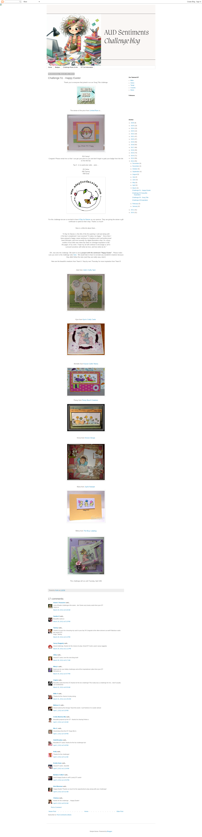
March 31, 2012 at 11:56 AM (62, 699)
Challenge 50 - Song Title (140, 197)
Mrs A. (55, 728)
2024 (132, 128)
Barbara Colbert (58, 775)
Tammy (55, 628)
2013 (132, 158)
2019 (132, 142)
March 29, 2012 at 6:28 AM (61, 610)
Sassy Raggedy (58, 643)
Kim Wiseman (58, 786)
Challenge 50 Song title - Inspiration (140, 194)
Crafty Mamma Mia (59, 717)
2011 (132, 210)
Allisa (55, 655)
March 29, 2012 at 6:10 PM (61, 637)
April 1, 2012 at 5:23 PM (60, 710)
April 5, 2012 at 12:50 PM (61, 780)
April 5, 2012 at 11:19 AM (61, 768)
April (134, 185)
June (134, 180)
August (134, 174)
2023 (132, 131)
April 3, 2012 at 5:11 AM (60, 757)
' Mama (90, 364)
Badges (57, 67)
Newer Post (52, 811)
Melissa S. (56, 705)
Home (50, 67)
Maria (132, 90)
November (135, 166)
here (75, 255)
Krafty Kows (57, 763)
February (135, 203)
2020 (132, 139)
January (135, 206)
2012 (132, 161)
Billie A (55, 693)
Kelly (55, 751)
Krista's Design (90, 438)
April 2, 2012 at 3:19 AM (60, 722)
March (134, 188)
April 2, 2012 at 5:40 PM (60, 745)
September (136, 171)
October (135, 169)
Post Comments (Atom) (64, 815)
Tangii (132, 85)
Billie (132, 80)
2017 (132, 147)
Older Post (120, 811)
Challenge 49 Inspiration (140, 200)
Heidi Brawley (58, 740)
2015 (132, 153)
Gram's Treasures (59, 602)
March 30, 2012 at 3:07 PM (61, 674)
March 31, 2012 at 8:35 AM (61, 687)
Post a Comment (56, 807)
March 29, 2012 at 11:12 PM (62, 649)
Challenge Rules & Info (70, 67)
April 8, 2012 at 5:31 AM (60, 792)
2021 (132, 136)
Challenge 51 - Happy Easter (141, 190)
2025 (132, 125)
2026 (132, 123)
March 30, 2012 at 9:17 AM (61, 660)
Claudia (132, 88)
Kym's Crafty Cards (89, 319)
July (133, 177)
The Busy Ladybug (90, 531)
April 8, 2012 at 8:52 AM (60, 803)
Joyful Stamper (90, 487)
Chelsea (56, 798)
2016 (132, 150)
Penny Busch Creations (90, 400)
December (135, 163)
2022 (132, 134)
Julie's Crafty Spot (89, 270)
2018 (132, 144)
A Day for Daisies (84, 219)
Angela (55, 680)
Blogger (109, 831)
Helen (132, 83)
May (133, 182)
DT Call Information (87, 67)
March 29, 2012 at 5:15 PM (61, 621)
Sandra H (56, 616)
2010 (132, 212)
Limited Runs (94, 110)
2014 (132, 155)
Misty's (55, 666)
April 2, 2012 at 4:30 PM (60, 734)
